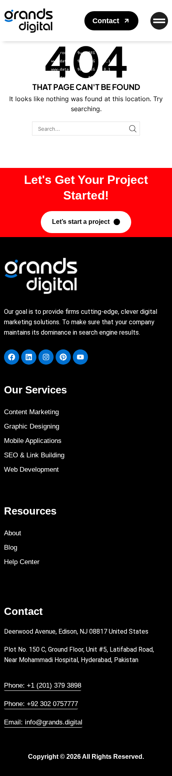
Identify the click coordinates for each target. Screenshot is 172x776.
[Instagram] (46, 357)
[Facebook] (11, 357)
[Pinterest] (63, 357)
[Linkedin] (28, 357)
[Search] (133, 128)
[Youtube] (80, 357)
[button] (111, 20)
